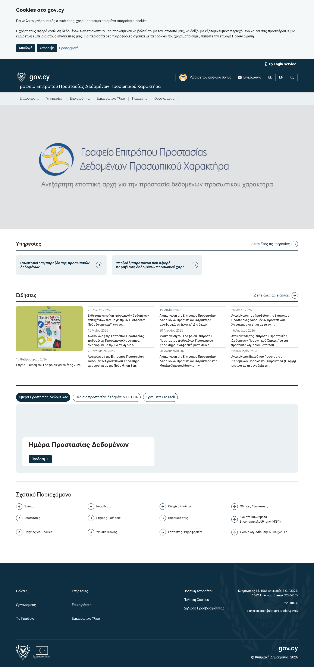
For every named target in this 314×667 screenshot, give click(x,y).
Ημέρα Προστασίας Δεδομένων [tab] (43, 397)
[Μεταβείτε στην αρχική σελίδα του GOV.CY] (33, 77)
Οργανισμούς (26, 605)
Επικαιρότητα (80, 98)
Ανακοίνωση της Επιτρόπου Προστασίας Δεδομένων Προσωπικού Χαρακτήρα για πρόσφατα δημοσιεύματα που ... (259, 340)
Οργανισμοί (163, 98)
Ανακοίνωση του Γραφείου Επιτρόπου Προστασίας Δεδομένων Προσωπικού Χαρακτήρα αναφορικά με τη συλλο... (186, 340)
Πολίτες (138, 98)
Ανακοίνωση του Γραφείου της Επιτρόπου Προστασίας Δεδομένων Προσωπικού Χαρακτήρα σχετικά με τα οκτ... (260, 320)
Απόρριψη (47, 48)
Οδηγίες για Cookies (39, 532)
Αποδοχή (25, 48)
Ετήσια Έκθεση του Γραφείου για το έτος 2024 (48, 365)
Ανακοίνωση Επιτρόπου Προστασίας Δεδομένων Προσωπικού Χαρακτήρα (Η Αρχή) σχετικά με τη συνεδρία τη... (263, 361)
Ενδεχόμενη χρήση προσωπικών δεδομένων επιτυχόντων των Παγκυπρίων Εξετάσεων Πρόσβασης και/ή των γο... (118, 320)
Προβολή (42, 459)
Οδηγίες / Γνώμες (180, 506)
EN (281, 77)
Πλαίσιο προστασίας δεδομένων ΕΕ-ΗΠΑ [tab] (107, 397)
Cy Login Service (282, 64)
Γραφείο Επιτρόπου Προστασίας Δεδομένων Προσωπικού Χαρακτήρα (89, 86)
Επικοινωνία (252, 77)
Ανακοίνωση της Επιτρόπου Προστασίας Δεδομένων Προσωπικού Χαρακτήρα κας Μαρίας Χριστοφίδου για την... (188, 361)
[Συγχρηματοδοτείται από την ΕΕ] (42, 652)
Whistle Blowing (106, 532)
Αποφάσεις (32, 518)
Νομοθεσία (104, 506)
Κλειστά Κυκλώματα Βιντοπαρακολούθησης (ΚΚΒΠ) (260, 519)
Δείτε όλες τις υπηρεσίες (270, 244)
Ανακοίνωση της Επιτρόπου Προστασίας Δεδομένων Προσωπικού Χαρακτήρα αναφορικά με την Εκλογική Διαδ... (116, 340)
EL (270, 77)
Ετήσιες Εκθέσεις (108, 518)
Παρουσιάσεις (178, 518)
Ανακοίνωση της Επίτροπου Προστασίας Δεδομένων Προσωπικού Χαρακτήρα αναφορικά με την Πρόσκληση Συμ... (116, 361)
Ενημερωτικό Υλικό (111, 98)
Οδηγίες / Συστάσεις (254, 506)
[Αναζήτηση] (292, 77)
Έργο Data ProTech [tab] (160, 397)
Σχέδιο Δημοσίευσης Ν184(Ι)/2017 (263, 532)
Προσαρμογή (68, 48)
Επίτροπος (28, 98)
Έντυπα (30, 506)
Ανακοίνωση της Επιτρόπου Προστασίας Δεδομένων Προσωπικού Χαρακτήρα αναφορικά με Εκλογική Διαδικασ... (188, 320)
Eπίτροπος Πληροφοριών (185, 532)
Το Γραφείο (25, 619)
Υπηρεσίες (54, 98)
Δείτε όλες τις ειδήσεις (272, 295)
